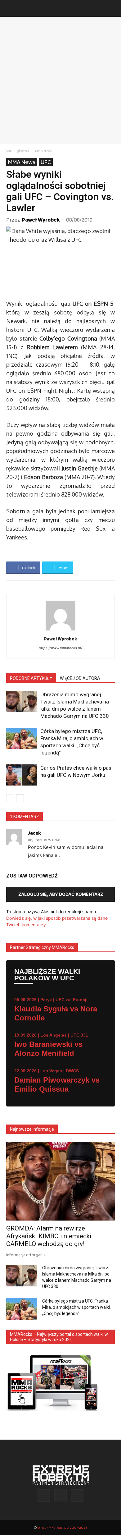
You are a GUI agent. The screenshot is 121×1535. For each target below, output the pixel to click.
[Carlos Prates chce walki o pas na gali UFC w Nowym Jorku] (21, 775)
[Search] (112, 8)
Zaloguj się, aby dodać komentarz (60, 894)
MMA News (43, 150)
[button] (10, 8)
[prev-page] (10, 798)
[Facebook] (44, 1495)
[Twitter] (77, 1495)
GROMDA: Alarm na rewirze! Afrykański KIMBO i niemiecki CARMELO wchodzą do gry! (49, 1236)
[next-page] (20, 798)
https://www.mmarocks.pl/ (60, 648)
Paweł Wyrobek (41, 219)
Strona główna (17, 150)
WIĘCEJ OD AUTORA (80, 678)
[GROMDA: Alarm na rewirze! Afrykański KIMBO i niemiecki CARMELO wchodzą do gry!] (60, 1181)
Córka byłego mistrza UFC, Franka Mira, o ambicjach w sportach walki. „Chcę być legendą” (76, 1307)
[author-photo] (60, 630)
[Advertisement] (60, 80)
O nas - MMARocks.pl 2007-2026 (62, 1527)
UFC (46, 162)
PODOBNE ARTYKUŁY (31, 678)
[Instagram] (60, 1495)
